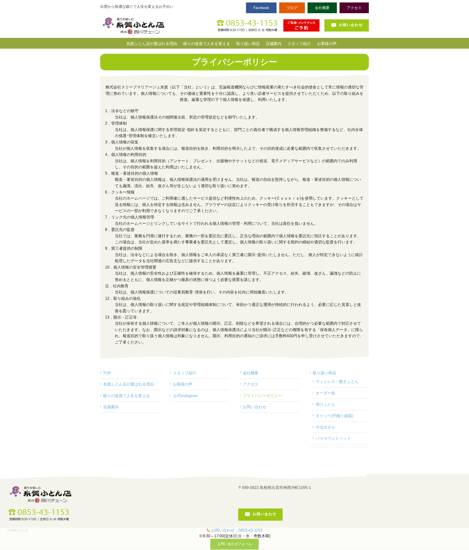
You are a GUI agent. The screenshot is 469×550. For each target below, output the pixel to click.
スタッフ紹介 (184, 373)
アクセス (250, 384)
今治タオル (325, 427)
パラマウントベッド (333, 438)
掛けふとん (325, 404)
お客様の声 (182, 384)
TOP (107, 373)
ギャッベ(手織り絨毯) (334, 416)
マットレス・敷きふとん (337, 381)
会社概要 (250, 373)
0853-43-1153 (250, 530)
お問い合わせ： (224, 530)
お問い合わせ (254, 407)
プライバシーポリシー (262, 396)
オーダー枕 (325, 393)
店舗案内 (111, 407)
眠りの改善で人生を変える (126, 396)
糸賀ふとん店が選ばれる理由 (128, 384)
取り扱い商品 (324, 373)
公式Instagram (185, 396)
